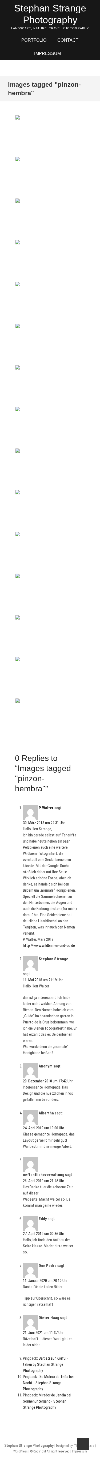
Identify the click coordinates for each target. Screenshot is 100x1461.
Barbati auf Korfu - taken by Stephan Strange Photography (45, 1364)
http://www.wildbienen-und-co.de (49, 945)
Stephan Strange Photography (50, 14)
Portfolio (33, 40)
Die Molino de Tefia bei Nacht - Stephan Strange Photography (48, 1382)
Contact (67, 40)
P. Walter (46, 807)
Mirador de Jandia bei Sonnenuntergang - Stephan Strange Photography (47, 1401)
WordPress (20, 1451)
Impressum (47, 53)
